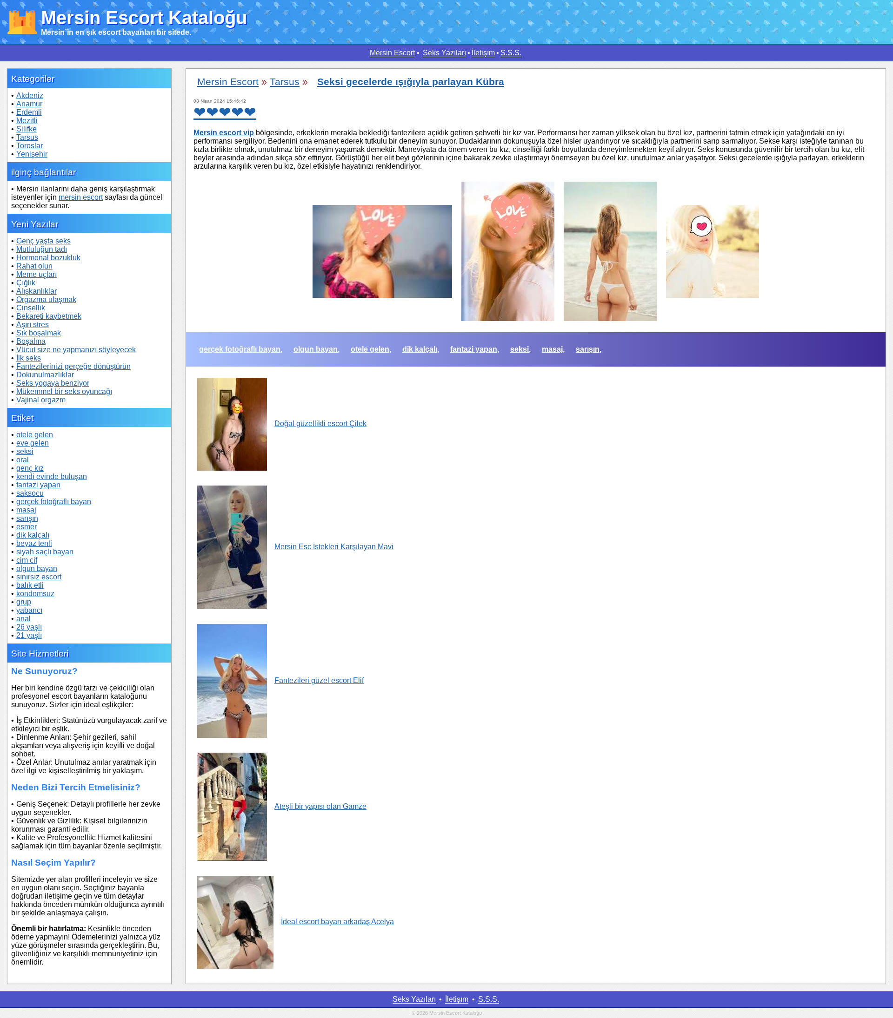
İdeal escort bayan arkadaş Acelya (337, 922)
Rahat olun (34, 266)
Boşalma (31, 341)
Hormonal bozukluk (48, 258)
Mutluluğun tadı (41, 249)
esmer (26, 527)
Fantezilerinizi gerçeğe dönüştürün (73, 366)
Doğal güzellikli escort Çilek (320, 423)
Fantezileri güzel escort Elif (319, 680)
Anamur (29, 104)
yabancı (29, 610)
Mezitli (27, 121)
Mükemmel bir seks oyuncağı (64, 391)
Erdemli (29, 112)
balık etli (30, 585)
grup (23, 602)
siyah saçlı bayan (44, 552)
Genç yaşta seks (43, 241)
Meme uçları (36, 274)
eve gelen (32, 443)
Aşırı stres (32, 324)
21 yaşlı (29, 635)
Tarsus (27, 137)
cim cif (26, 560)
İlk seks (28, 358)
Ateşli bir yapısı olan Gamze (320, 806)
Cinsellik (30, 308)
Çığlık (25, 283)
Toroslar (29, 146)
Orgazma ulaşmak (46, 299)
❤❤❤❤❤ (224, 112)
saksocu (30, 493)
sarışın (27, 518)
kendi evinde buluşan (51, 476)
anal (23, 619)
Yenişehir (31, 154)
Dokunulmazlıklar (45, 375)
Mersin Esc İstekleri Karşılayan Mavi (333, 547)
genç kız (30, 468)
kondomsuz (35, 594)
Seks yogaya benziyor (52, 383)
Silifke (26, 129)
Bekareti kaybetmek (48, 316)
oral (22, 460)
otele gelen (34, 435)
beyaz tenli (34, 543)
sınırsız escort (38, 577)
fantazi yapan (38, 485)
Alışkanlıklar (36, 291)
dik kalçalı (32, 535)
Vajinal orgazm (41, 400)
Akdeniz (29, 95)
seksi (24, 451)
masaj (26, 510)
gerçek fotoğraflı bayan (53, 502)
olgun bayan (36, 568)
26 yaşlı (29, 627)
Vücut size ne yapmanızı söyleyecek (76, 350)
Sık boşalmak (38, 333)
